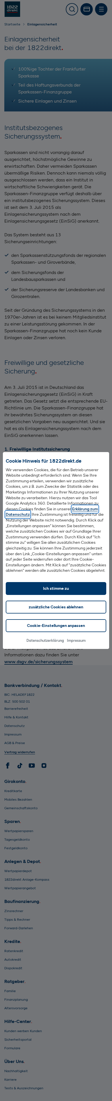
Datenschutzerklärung (45, 640)
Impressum (76, 640)
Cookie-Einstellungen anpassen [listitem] (56, 625)
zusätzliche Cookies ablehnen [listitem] (56, 607)
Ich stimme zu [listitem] (56, 588)
